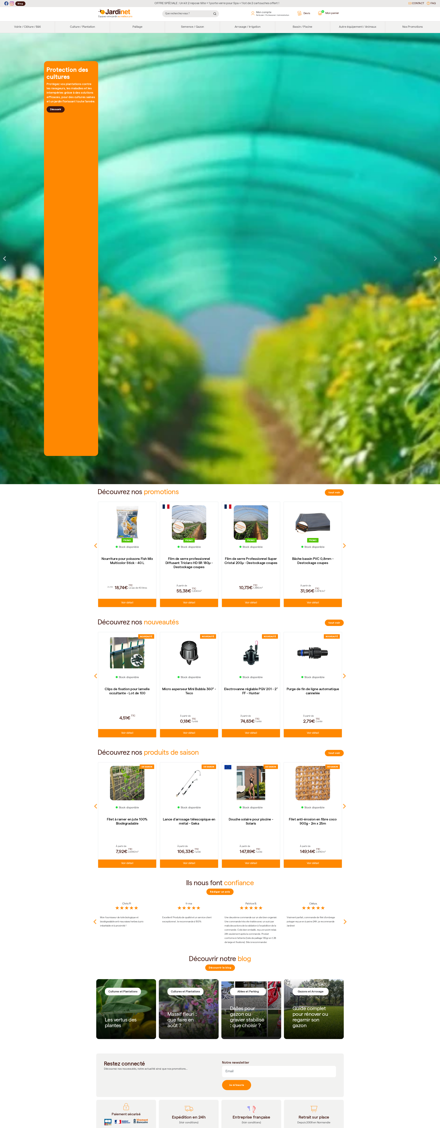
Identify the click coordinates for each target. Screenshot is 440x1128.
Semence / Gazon (192, 27)
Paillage (137, 27)
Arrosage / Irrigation (248, 27)
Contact (417, 3)
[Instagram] (12, 3)
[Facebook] (6, 3)
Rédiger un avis (220, 891)
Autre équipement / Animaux (357, 27)
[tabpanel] (220, 258)
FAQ (433, 3)
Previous (4, 258)
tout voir (334, 492)
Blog (20, 3)
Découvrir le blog (220, 967)
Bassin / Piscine (302, 27)
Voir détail (127, 603)
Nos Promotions (412, 27)
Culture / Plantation (82, 27)
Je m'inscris (236, 1085)
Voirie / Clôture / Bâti (27, 27)
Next (435, 258)
